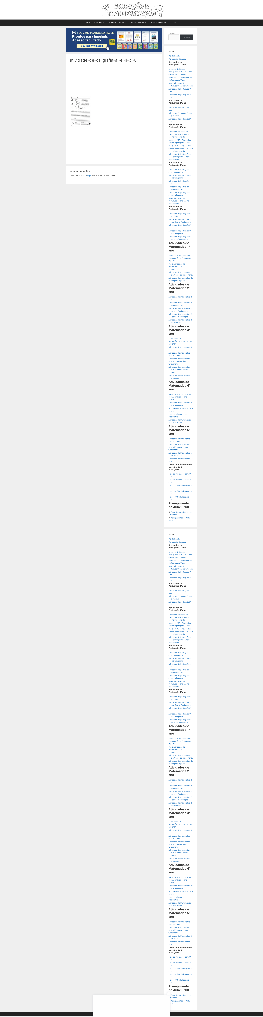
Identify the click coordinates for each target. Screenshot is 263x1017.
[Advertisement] (114, 80)
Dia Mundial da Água (177, 59)
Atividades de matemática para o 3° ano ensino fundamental (179, 361)
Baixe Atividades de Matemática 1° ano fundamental (176, 266)
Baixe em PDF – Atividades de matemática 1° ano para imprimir (179, 258)
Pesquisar (186, 37)
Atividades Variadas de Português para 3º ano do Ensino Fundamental (179, 134)
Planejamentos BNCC (138, 23)
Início (88, 23)
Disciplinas (98, 23)
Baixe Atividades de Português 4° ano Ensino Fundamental (178, 201)
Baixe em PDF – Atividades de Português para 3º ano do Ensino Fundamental (180, 148)
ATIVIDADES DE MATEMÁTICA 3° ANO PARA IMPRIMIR (180, 341)
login (89, 176)
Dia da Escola (174, 56)
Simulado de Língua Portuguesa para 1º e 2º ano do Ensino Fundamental (180, 71)
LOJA (175, 23)
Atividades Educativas (116, 23)
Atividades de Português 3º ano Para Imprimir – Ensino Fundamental (179, 156)
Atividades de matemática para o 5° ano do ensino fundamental (179, 447)
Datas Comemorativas (158, 23)
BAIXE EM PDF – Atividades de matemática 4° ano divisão (179, 397)
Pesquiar (172, 33)
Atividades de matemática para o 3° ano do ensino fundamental (179, 369)
